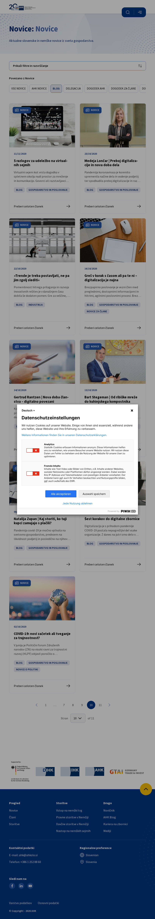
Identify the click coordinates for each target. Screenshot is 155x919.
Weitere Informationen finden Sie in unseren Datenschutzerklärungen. (64, 435)
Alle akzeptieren (61, 493)
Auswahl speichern (94, 493)
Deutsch (27, 410)
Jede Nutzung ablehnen (77, 503)
